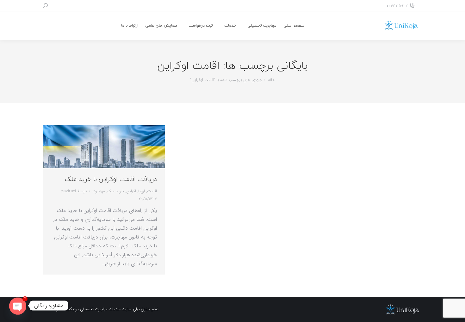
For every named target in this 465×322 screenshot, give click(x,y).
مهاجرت (98, 191)
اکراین (131, 191)
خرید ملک (115, 191)
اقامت (152, 191)
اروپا (141, 191)
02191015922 (397, 6)
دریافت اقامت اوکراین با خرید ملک (111, 179)
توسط (74, 191)
